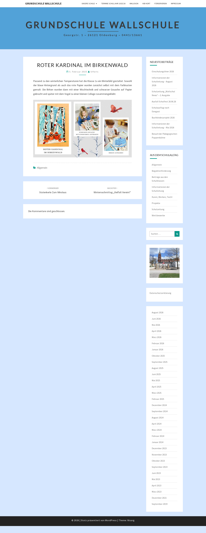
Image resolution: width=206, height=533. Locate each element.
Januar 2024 (157, 442)
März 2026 (156, 337)
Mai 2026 (156, 324)
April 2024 (156, 423)
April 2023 (156, 485)
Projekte (156, 203)
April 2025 (156, 386)
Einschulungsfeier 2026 (163, 71)
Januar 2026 (157, 349)
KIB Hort (146, 3)
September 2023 (159, 466)
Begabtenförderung (161, 170)
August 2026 (157, 312)
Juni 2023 (156, 473)
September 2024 (159, 411)
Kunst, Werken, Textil (162, 197)
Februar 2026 (158, 343)
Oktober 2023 (158, 460)
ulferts (95, 71)
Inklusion (134, 3)
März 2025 (156, 392)
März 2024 (156, 429)
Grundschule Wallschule (43, 3)
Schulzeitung (158, 209)
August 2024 (157, 417)
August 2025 (157, 368)
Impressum (176, 3)
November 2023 (159, 454)
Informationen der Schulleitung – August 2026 (162, 81)
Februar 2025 (158, 399)
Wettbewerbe (158, 215)
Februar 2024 (158, 436)
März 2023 (156, 491)
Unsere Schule (88, 3)
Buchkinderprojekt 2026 (163, 117)
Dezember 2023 (159, 448)
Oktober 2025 (158, 355)
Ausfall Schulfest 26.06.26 (164, 101)
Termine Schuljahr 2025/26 (113, 3)
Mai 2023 (156, 479)
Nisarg (131, 520)
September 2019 (159, 504)
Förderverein (160, 3)
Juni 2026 (156, 318)
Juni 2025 (156, 374)
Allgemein (42, 167)
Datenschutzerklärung (160, 293)
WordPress (111, 520)
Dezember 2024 (159, 405)
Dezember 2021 (159, 497)
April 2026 (156, 331)
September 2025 (159, 362)
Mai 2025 (156, 380)
